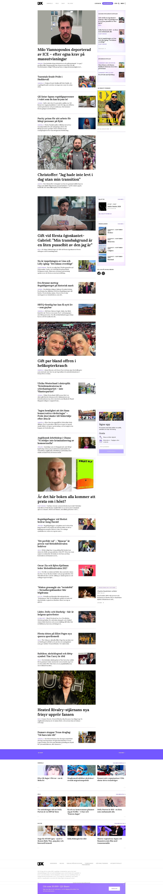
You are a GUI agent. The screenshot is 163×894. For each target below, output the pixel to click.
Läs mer (99, 602)
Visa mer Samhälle (118, 763)
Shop (63, 3)
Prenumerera (107, 3)
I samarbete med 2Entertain (106, 63)
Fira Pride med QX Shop (106, 74)
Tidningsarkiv (89, 863)
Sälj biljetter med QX (105, 213)
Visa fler (101, 48)
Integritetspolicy (116, 863)
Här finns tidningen (102, 863)
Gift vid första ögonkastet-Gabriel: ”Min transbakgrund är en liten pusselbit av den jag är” (108, 20)
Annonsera (53, 863)
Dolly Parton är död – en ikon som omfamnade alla (108, 30)
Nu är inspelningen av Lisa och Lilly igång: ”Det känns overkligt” (107, 40)
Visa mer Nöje (120, 794)
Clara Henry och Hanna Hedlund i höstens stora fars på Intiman (107, 66)
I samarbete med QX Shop (105, 72)
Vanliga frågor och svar (74, 863)
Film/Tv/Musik (102, 33)
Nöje (57, 3)
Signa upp (114, 888)
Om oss (62, 863)
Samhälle (50, 3)
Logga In (98, 3)
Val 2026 (70, 3)
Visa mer (120, 199)
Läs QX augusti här (103, 129)
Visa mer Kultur (119, 823)
